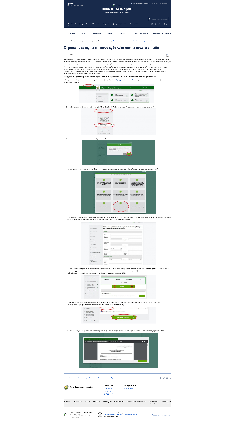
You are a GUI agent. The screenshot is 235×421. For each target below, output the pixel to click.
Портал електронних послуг (158, 19)
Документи (97, 33)
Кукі (112, 378)
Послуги (83, 33)
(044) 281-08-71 (108, 394)
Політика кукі (102, 378)
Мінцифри (129, 401)
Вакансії (122, 33)
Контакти (71, 26)
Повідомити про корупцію (162, 33)
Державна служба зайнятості (166, 402)
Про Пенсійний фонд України (78, 24)
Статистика (71, 33)
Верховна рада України (78, 402)
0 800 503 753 (108, 388)
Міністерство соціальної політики (96, 402)
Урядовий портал (87, 402)
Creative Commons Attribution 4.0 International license (120, 414)
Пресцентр (134, 24)
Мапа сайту (67, 378)
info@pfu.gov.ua (129, 388)
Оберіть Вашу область (140, 33)
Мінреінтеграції (141, 401)
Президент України (67, 402)
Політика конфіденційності (84, 378)
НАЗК (134, 401)
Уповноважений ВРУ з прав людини (153, 402)
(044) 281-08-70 (108, 391)
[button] (164, 24)
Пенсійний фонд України (81, 387)
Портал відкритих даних (119, 402)
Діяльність (96, 24)
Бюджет (106, 24)
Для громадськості (119, 24)
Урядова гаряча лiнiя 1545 (107, 402)
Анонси (109, 33)
